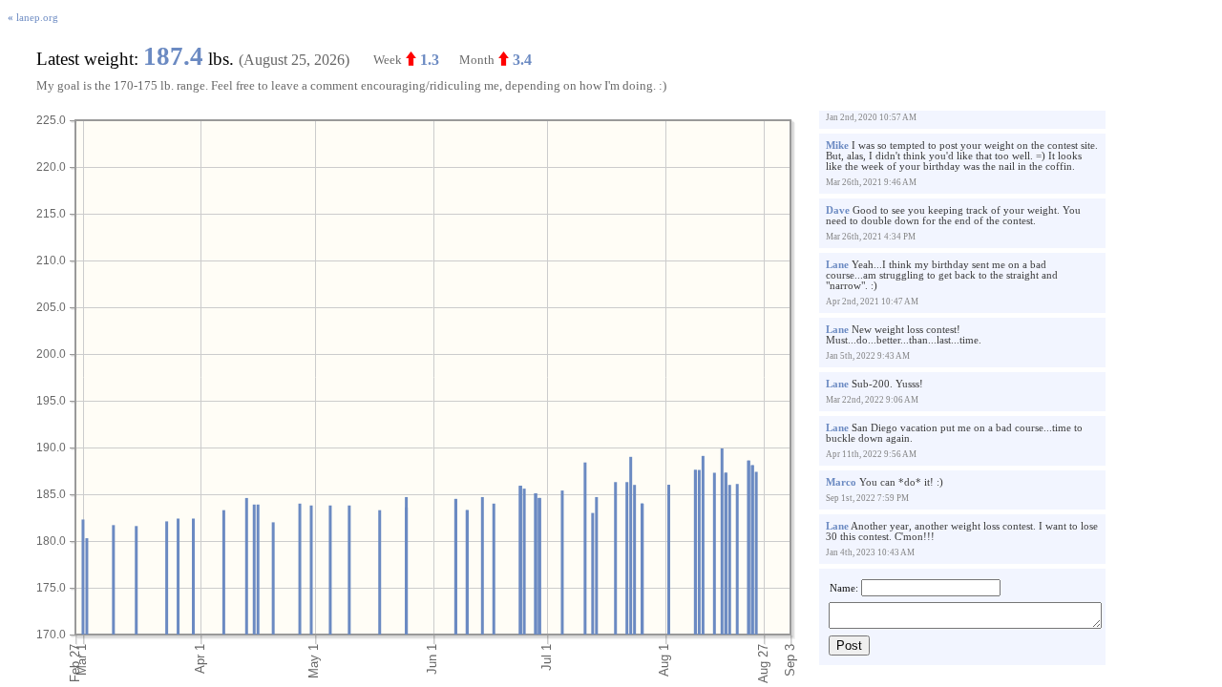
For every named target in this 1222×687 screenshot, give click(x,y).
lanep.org (33, 17)
